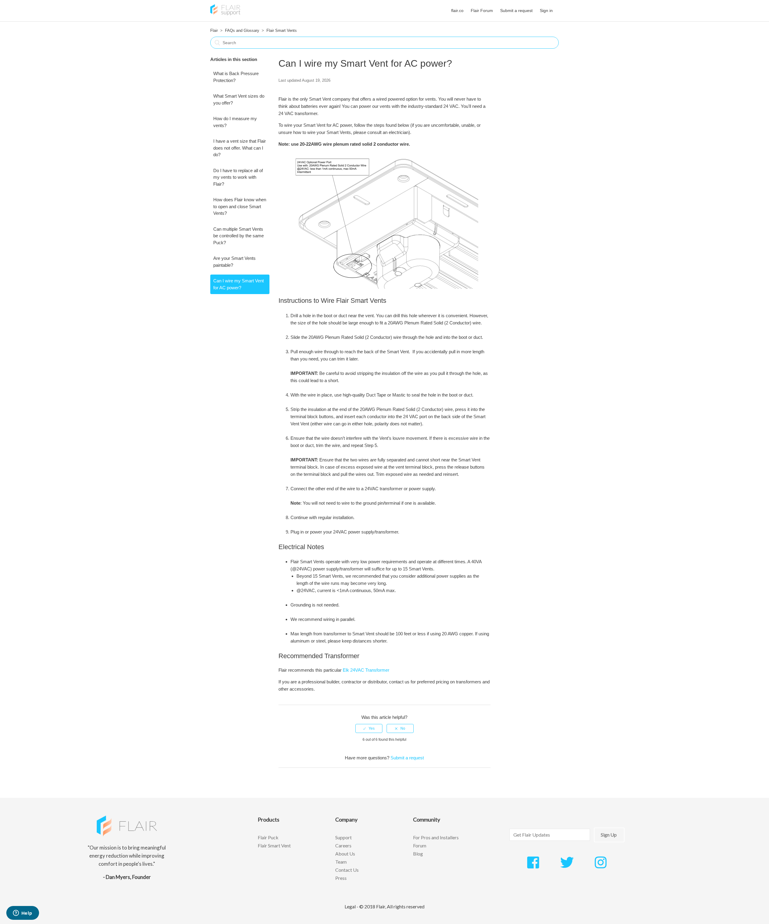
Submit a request (516, 10)
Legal (350, 906)
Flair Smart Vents (281, 30)
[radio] (368, 728)
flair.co (457, 10)
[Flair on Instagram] (601, 865)
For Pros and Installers (436, 837)
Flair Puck (268, 837)
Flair (214, 30)
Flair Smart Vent (274, 845)
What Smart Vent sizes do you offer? (238, 99)
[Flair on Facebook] (533, 865)
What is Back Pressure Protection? (236, 77)
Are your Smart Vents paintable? (234, 262)
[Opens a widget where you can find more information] (22, 913)
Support (343, 837)
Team (341, 862)
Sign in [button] (546, 10)
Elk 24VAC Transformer (366, 670)
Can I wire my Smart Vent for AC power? (238, 284)
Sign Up (609, 834)
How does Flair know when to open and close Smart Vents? (239, 206)
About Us (345, 853)
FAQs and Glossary (242, 30)
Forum (419, 845)
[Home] (225, 13)
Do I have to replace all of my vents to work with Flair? (238, 177)
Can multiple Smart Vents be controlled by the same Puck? (238, 235)
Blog (418, 853)
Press (341, 878)
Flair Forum (482, 10)
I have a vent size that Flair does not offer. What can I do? (239, 147)
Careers (343, 845)
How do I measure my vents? (235, 122)
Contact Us (347, 870)
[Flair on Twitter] (567, 865)
